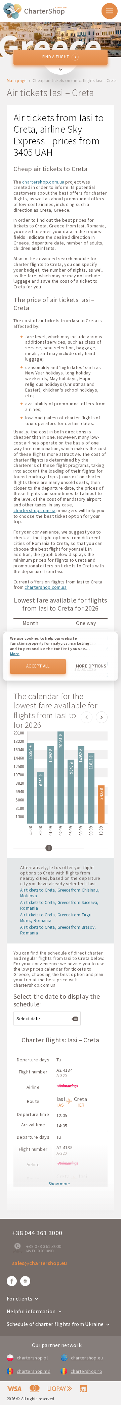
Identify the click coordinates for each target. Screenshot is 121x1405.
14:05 (61, 1126)
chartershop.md (33, 1371)
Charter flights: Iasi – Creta (60, 1040)
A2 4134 (64, 1070)
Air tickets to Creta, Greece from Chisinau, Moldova (59, 893)
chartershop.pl (32, 1358)
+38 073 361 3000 (43, 1246)
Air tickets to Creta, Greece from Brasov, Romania (58, 930)
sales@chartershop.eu (39, 1263)
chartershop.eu (87, 1358)
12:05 (61, 1115)
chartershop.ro (86, 1371)
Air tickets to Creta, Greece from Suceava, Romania (59, 905)
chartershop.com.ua (43, 182)
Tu (58, 1060)
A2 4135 (64, 1147)
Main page (17, 80)
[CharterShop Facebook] (12, 1281)
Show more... (61, 1184)
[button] (86, 717)
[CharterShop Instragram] (25, 1281)
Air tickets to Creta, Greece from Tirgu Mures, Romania (55, 917)
